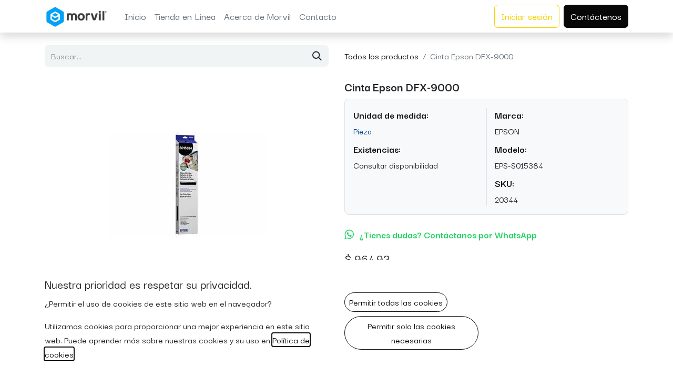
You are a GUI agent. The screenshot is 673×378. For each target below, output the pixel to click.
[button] (66, 184)
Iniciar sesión (527, 16)
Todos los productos (381, 55)
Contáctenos (595, 16)
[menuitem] (135, 16)
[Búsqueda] (317, 56)
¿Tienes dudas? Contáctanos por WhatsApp (448, 235)
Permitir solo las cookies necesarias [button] (411, 332)
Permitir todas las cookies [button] (396, 302)
